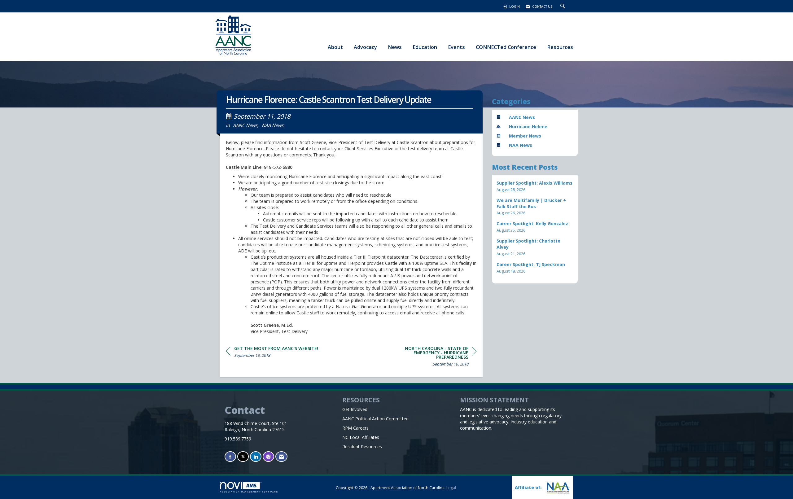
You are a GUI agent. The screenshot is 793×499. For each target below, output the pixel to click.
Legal (451, 487)
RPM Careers (355, 428)
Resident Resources (362, 446)
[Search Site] (563, 6)
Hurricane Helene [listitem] (528, 126)
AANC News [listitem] (522, 117)
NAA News (272, 125)
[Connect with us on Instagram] (268, 456)
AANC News (245, 125)
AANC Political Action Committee (375, 419)
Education (425, 46)
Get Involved (354, 409)
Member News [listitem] (525, 136)
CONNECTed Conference (506, 46)
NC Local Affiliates (360, 437)
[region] (430, 357)
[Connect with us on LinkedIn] (255, 456)
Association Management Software (249, 492)
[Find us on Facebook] (230, 456)
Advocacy (365, 46)
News (395, 46)
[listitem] (535, 186)
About (335, 46)
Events (456, 46)
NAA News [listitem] (520, 145)
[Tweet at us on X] (243, 456)
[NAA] (557, 488)
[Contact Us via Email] (281, 456)
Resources (560, 46)
